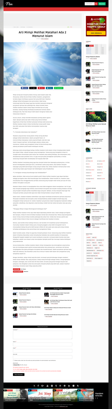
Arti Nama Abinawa (96, 148)
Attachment (15, 363)
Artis (87, 164)
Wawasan (26, 271)
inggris (97, 248)
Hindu (89, 245)
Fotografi (99, 167)
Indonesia (90, 248)
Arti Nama (99, 161)
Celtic (94, 242)
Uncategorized (89, 178)
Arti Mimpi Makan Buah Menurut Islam (64, 398)
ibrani (95, 245)
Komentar (15, 329)
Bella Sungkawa (44, 38)
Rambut (96, 253)
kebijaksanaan (91, 250)
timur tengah (98, 258)
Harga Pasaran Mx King (97, 92)
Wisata (87, 181)
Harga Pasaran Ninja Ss (25, 300)
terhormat (90, 258)
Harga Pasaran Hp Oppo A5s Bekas (27, 314)
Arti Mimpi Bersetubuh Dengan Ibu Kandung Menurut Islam (97, 141)
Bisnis (91, 45)
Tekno (98, 175)
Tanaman (88, 175)
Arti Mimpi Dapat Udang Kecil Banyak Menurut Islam (57, 307)
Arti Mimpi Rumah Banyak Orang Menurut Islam (56, 314)
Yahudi (89, 261)
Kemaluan (100, 250)
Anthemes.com (64, 406)
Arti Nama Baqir (9, 398)
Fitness (87, 167)
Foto (100, 242)
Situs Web (15, 354)
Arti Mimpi (23, 269)
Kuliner (99, 169)
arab (94, 237)
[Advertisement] (42, 19)
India (101, 245)
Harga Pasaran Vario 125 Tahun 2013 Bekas (30, 307)
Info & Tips (88, 169)
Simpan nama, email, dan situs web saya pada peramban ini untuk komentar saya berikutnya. (35, 360)
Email (14, 348)
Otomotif (99, 172)
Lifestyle (88, 172)
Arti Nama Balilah (83, 398)
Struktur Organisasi (92, 255)
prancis (89, 253)
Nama (14, 341)
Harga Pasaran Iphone (24, 293)
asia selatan (100, 240)
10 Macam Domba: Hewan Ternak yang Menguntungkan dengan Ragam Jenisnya (40, 400)
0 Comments (30, 27)
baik (88, 242)
